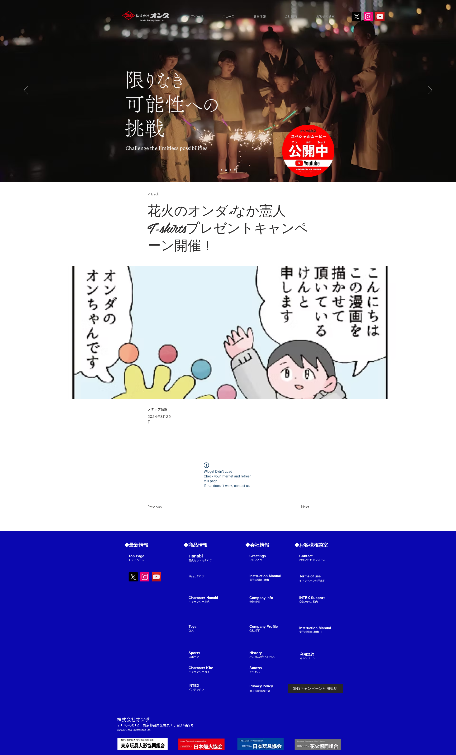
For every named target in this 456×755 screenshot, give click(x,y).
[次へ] (430, 90)
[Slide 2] (230, 169)
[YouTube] (380, 16)
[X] (356, 16)
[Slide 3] (235, 169)
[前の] (26, 90)
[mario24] (221, 169)
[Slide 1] (226, 170)
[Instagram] (368, 16)
